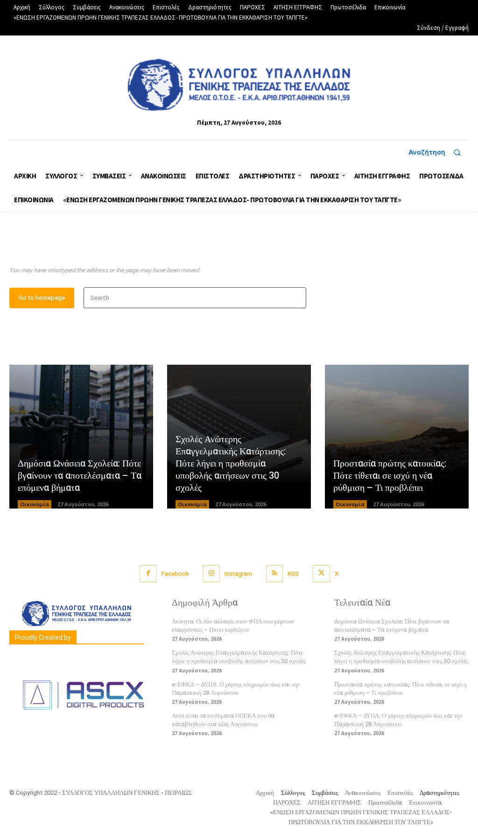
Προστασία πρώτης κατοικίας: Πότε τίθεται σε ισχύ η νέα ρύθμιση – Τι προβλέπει (389, 476)
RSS (293, 573)
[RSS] (274, 573)
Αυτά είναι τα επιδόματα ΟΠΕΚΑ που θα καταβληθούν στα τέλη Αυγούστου (223, 719)
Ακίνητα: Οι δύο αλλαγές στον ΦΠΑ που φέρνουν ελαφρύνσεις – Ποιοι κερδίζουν (233, 625)
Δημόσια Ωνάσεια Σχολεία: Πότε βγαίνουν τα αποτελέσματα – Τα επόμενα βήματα (79, 476)
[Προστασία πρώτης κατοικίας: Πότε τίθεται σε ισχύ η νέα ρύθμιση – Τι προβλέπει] (397, 437)
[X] (321, 573)
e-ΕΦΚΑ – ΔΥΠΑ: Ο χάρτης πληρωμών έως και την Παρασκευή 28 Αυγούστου (236, 688)
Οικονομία (34, 504)
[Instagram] (211, 573)
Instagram (238, 573)
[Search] (296, 297)
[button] (438, 152)
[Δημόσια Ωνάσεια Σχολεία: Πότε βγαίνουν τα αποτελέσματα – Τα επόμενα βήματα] (81, 437)
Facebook (175, 573)
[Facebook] (148, 573)
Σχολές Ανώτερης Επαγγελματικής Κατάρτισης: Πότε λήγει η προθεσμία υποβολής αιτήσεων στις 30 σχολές (231, 463)
